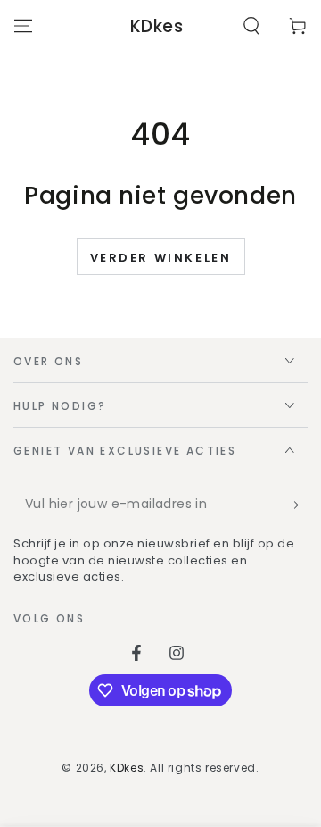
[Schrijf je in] (297, 504)
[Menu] (23, 26)
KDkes (127, 767)
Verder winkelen (161, 257)
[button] (251, 26)
